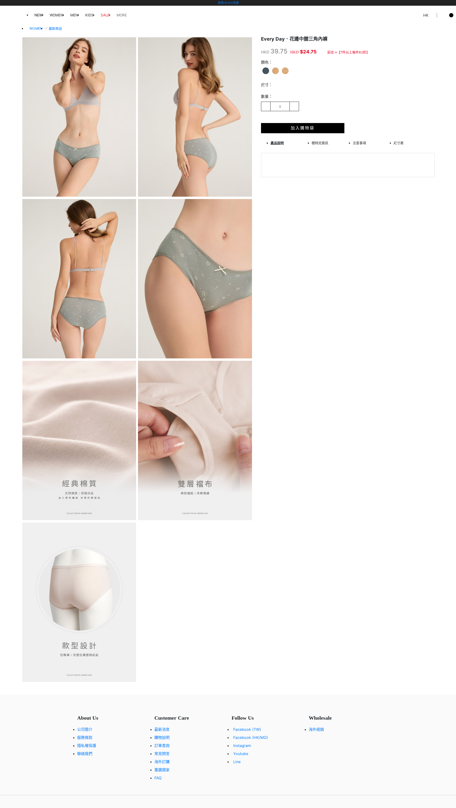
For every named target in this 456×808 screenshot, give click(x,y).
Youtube (240, 753)
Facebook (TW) (247, 729)
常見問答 (162, 753)
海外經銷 (316, 729)
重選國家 (162, 769)
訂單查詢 (162, 745)
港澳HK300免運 (228, 3)
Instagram (242, 745)
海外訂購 (162, 761)
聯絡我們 (84, 753)
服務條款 (84, 737)
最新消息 (162, 729)
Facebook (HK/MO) (250, 737)
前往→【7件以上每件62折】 (348, 52)
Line (237, 761)
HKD (265, 52)
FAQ (158, 777)
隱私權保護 (86, 745)
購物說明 (162, 737)
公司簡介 (84, 729)
